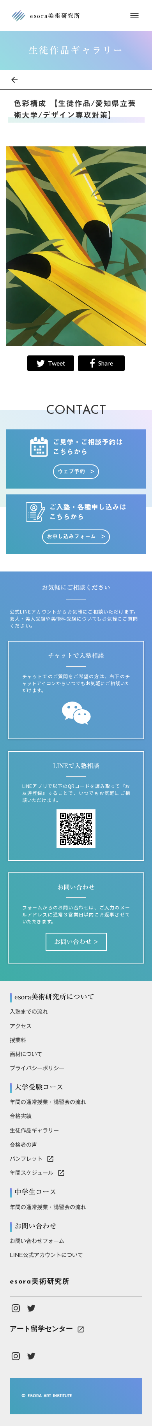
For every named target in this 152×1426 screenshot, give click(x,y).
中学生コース (35, 1192)
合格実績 (21, 1116)
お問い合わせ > (76, 941)
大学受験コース (39, 1087)
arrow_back (14, 79)
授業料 (18, 1040)
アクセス (21, 1026)
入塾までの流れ (29, 1011)
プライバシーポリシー (37, 1068)
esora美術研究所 (40, 1281)
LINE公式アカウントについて (46, 1255)
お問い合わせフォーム (37, 1241)
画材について (26, 1054)
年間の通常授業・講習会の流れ (48, 1102)
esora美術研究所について (54, 997)
